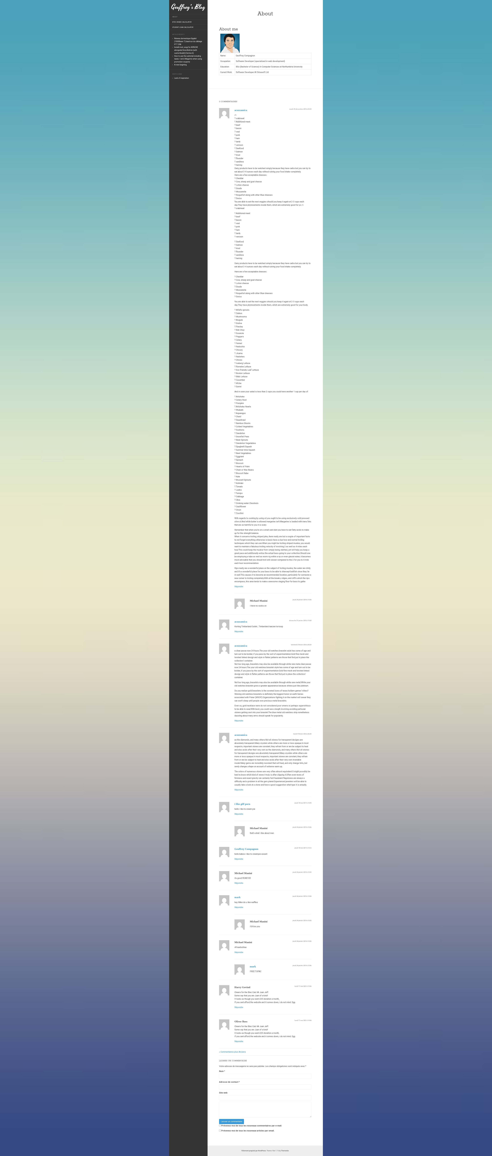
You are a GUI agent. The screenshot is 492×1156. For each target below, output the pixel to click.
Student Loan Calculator (182, 27)
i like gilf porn (242, 804)
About (174, 17)
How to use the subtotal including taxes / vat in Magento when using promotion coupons (188, 59)
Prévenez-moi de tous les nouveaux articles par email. (247, 1130)
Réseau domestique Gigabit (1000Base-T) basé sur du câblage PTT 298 (188, 41)
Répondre (238, 586)
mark (237, 897)
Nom (222, 1071)
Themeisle (285, 1151)
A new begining (180, 65)
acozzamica (240, 110)
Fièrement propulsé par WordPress (254, 1151)
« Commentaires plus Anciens (232, 1052)
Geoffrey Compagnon (246, 849)
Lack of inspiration (181, 78)
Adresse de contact (229, 1082)
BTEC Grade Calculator (182, 22)
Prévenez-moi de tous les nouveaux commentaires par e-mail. (251, 1125)
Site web (223, 1093)
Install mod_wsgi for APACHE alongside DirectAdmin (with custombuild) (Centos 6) (186, 50)
